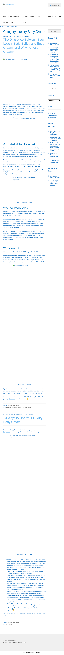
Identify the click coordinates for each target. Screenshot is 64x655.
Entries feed (51, 114)
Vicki (18, 36)
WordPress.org (52, 117)
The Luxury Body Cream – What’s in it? (55, 132)
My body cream (7, 219)
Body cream (6, 170)
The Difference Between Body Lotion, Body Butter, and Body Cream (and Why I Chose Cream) (23, 45)
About (24, 22)
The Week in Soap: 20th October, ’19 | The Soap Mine (55, 144)
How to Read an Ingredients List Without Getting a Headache (54, 50)
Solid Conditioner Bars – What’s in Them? (54, 149)
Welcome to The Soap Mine (11, 16)
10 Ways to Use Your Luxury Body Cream (22, 419)
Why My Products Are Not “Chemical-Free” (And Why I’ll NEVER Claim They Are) (55, 68)
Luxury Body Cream (13, 405)
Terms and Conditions (28, 652)
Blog (12, 22)
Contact (18, 22)
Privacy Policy (7, 642)
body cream (9, 624)
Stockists (5, 22)
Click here (12, 399)
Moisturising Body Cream (24, 407)
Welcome (4, 26)
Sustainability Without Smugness (55, 44)
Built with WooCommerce (19, 642)
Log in (50, 112)
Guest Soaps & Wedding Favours (30, 16)
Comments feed (52, 115)
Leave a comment (26, 36)
